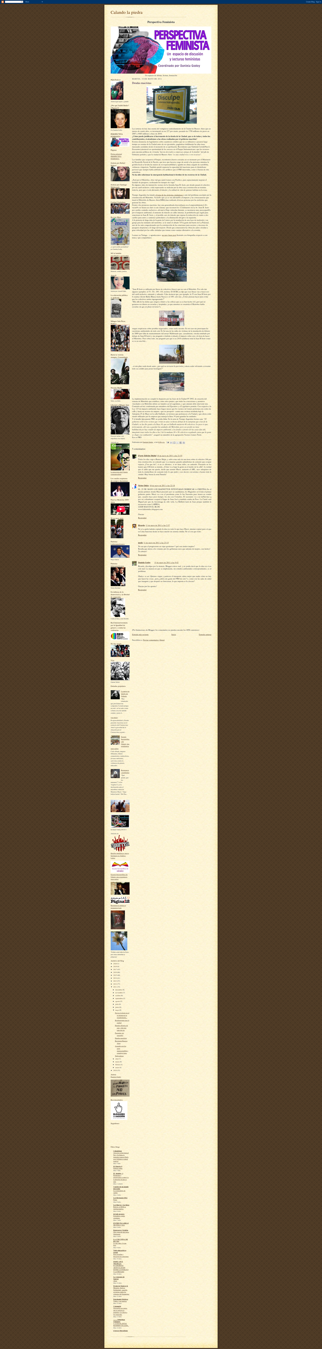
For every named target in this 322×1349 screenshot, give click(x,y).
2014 (115, 978)
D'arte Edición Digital (147, 455)
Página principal (116, 154)
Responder (142, 478)
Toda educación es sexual (119, 1251)
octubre (118, 995)
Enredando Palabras (120, 1299)
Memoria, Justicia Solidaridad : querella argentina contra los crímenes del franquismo (121, 1291)
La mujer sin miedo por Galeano (125, 693)
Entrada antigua (205, 634)
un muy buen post (169, 235)
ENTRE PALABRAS (121, 1223)
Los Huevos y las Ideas (121, 1205)
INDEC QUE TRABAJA (118, 1262)
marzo (117, 1062)
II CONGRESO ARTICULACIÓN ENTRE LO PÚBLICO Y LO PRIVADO (120, 1268)
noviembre (119, 992)
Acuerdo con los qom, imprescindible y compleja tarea (121, 1049)
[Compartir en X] (177, 442)
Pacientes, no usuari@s (119, 1034)
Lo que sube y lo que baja (119, 1244)
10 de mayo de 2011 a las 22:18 (162, 485)
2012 (115, 984)
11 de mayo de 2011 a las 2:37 (158, 525)
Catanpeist (117, 1306)
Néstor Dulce (143, 485)
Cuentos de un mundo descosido (121, 1187)
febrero (117, 1064)
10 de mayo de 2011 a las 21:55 (169, 455)
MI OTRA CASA (119, 1225)
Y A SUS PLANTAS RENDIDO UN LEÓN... (121, 1325)
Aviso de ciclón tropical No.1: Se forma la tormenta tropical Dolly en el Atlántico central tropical (121, 1157)
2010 (115, 1070)
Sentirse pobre (118, 1168)
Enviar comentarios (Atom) (154, 640)
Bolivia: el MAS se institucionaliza (119, 1208)
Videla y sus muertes (120, 1301)
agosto (117, 1001)
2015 (115, 975)
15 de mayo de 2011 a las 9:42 (166, 562)
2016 (115, 972)
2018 (115, 966)
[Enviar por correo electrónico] (171, 442)
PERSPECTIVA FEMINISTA (116, 157)
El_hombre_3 (118, 1173)
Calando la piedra (127, 12)
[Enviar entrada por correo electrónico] (167, 442)
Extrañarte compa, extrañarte (119, 1217)
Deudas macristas (121, 1038)
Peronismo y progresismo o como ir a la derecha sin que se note (121, 1178)
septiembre (119, 998)
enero (117, 1067)
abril (117, 1059)
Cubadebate (117, 1151)
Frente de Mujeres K (120, 1286)
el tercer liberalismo (120, 1330)
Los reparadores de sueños (119, 1192)
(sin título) (114, 717)
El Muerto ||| (117, 1166)
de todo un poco (118, 1214)
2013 (115, 981)
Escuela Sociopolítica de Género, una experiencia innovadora (119, 876)
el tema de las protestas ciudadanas (169, 195)
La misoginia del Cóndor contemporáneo (119, 473)
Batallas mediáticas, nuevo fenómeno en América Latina (120, 855)
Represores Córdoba (120, 1230)
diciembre (119, 990)
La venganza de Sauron (119, 1278)
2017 (115, 969)
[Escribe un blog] (174, 442)
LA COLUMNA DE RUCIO (120, 1240)
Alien (115, 1281)
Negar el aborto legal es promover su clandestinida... (122, 1015)
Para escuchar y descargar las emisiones (121, 1255)
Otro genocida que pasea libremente (121, 1233)
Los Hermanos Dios (120, 1198)
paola (140, 542)
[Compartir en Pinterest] (184, 442)
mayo (117, 1010)
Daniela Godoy (116, 1077)
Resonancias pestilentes (125, 771)
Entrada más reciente (140, 634)
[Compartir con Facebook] (180, 442)
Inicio (173, 634)
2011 (115, 987)
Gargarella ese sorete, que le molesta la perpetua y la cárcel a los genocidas (120, 1311)
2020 (115, 963)
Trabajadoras (119, 1056)
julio (117, 1004)
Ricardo (141, 525)
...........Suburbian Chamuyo (119, 1320)
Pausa (115, 1200)
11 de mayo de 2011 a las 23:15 (156, 542)
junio (117, 1007)
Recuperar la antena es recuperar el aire (118, 906)
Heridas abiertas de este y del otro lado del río (121, 1027)
